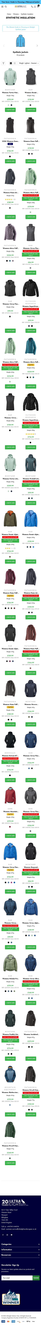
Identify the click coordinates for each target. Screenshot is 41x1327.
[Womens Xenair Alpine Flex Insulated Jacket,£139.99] (10, 633)
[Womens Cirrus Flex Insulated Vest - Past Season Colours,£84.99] (31, 232)
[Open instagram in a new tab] (7, 1234)
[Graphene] (30, 268)
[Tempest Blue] (27, 547)
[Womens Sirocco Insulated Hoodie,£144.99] (31, 688)
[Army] (10, 557)
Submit (36, 1278)
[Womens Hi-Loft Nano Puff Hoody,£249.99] (10, 1130)
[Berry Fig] (14, 608)
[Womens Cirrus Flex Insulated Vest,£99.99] (10, 288)
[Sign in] (35, 6)
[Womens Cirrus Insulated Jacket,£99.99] (10, 907)
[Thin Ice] (30, 212)
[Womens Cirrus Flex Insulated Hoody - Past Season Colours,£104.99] (31, 796)
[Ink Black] (10, 156)
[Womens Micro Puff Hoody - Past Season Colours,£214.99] (10, 346)
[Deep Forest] (32, 498)
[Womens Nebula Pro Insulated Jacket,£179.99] (10, 963)
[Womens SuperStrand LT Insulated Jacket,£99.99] (31, 288)
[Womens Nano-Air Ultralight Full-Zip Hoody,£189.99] (10, 177)
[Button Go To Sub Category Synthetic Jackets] (20, 41)
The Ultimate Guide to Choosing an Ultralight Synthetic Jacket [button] (20, 28)
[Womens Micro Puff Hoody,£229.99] (31, 346)
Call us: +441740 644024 (10, 1226)
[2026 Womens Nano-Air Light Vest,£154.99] (10, 125)
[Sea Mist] (8, 105)
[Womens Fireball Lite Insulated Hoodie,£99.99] (31, 463)
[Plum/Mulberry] (11, 882)
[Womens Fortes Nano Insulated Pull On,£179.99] (10, 77)
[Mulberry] (10, 661)
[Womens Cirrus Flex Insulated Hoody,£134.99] (10, 851)
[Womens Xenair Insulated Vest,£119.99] (31, 77)
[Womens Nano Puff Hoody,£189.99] (10, 688)
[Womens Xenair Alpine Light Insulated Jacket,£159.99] (31, 518)
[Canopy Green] (30, 377)
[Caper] (29, 717)
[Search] (6, 6)
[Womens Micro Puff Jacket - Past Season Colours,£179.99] (31, 177)
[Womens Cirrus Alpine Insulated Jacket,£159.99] (31, 907)
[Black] (30, 105)
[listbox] (29, 63)
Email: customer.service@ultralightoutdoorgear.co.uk (18, 1229)
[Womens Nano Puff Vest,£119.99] (31, 125)
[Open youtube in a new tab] (11, 1234)
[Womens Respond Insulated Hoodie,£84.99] (31, 851)
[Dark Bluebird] (33, 547)
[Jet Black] (10, 775)
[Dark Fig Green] (32, 935)
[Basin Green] (11, 608)
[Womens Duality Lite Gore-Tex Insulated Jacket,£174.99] (10, 1018)
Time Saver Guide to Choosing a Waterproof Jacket (20, 2)
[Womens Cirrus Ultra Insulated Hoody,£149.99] (31, 963)
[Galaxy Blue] (11, 991)
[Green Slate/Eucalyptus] (29, 998)
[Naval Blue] (29, 326)
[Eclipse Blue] (11, 105)
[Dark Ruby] (30, 668)
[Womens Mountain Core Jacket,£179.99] (10, 796)
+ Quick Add (10, 110)
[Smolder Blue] (32, 154)
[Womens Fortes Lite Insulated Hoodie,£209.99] (10, 463)
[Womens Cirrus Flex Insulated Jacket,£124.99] (31, 740)
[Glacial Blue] (10, 261)
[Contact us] (32, 6)
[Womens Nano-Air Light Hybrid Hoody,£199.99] (31, 577)
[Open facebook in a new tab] (2, 1234)
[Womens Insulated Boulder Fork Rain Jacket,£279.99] (31, 1018)
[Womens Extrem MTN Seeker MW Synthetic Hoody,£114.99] (10, 740)
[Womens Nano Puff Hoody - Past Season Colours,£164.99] (31, 633)
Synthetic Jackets (20, 52)
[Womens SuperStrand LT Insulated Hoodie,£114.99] (31, 402)
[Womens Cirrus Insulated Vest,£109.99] (10, 402)
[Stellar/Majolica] (10, 1105)
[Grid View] (11, 63)
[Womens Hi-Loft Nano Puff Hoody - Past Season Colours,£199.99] (31, 1074)
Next (37, 45)
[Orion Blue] (8, 991)
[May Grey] (13, 261)
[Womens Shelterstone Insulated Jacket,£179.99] (10, 1074)
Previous (3, 45)
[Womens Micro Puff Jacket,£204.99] (10, 232)
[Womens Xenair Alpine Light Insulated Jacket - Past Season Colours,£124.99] (10, 518)
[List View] (15, 63)
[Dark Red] (10, 827)
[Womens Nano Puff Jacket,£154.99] (10, 577)
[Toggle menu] (2, 6)
